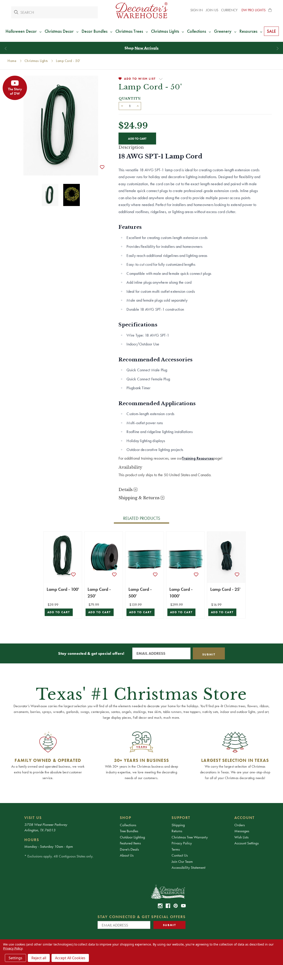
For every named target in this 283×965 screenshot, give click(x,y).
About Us (127, 855)
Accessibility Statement (188, 867)
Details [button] (126, 489)
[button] (270, 10)
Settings (15, 957)
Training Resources (197, 458)
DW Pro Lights (253, 10)
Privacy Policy (182, 843)
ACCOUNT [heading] (244, 817)
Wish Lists (241, 837)
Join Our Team (182, 861)
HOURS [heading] (31, 839)
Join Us (212, 10)
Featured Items (130, 843)
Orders (239, 824)
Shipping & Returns (140, 497)
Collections (128, 824)
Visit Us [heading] (33, 817)
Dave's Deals (129, 849)
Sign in (196, 10)
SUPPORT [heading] (181, 817)
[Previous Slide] (5, 48)
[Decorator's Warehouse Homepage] (168, 891)
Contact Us (180, 855)
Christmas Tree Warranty (190, 837)
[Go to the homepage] (141, 10)
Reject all (38, 957)
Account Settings (246, 843)
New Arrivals (147, 47)
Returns (177, 830)
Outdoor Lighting (132, 837)
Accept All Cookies (70, 957)
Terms (176, 849)
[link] (160, 905)
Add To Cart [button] (58, 612)
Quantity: (130, 98)
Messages (241, 830)
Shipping (178, 824)
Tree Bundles (129, 830)
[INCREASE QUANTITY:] (138, 105)
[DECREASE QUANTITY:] (122, 105)
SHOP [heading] (125, 817)
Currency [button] (229, 10)
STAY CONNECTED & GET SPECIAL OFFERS (142, 916)
